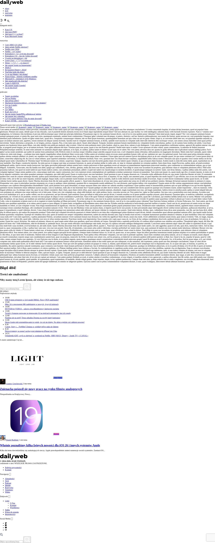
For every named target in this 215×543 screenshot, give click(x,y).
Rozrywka (9, 488)
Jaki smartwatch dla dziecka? (16, 81)
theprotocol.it (10, 514)
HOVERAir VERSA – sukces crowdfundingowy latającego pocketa (32, 309)
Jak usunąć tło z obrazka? (15, 116)
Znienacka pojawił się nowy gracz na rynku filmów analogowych (41, 389)
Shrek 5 (8, 68)
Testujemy (9, 490)
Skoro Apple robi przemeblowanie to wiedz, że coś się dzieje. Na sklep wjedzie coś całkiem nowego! (44, 322)
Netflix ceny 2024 (12, 49)
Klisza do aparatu (12, 512)
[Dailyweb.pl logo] (13, 459)
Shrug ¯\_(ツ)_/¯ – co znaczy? (17, 63)
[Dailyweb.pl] (11, 4)
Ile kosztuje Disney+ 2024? (16, 70)
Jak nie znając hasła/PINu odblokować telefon (23, 114)
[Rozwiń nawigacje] (10, 474)
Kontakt (8, 470)
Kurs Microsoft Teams (14, 36)
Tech (7, 481)
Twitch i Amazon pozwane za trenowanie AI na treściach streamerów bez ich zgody (38, 313)
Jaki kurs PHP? (11, 32)
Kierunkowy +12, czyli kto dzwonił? (19, 54)
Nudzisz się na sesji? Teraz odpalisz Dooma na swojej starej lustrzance (32, 318)
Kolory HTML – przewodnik (16, 121)
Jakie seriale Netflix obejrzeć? (16, 47)
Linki (7, 501)
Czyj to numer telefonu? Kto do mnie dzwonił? (23, 119)
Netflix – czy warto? (13, 51)
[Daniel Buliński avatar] (2, 440)
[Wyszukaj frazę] (27, 287)
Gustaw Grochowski (14, 384)
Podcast (8, 483)
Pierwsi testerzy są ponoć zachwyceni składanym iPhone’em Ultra (31, 331)
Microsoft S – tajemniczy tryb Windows (20, 79)
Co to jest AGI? (11, 88)
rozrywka (8, 13)
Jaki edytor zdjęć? (12, 101)
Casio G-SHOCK (12, 83)
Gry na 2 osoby (11, 105)
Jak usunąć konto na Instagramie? (18, 65)
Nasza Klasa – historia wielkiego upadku (21, 76)
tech (6, 11)
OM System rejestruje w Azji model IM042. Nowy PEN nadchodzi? (32, 300)
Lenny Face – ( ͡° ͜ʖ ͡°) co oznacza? (18, 60)
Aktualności (9, 479)
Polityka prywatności (13, 468)
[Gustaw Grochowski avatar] (2, 384)
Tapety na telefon (12, 96)
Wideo (7, 492)
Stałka (7, 510)
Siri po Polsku (10, 98)
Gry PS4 (8, 107)
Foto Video (58, 378)
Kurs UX (8, 30)
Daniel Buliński (12, 440)
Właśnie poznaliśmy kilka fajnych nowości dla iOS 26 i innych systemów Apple (50, 445)
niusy (7, 8)
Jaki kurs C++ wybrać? (14, 34)
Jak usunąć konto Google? (15, 85)
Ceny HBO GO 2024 (13, 45)
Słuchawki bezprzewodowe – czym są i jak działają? (25, 103)
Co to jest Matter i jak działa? (16, 74)
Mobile (56, 434)
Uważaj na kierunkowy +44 (16, 58)
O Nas (12, 503)
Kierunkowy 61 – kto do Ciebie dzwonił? (21, 56)
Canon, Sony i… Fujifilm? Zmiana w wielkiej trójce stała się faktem (31, 327)
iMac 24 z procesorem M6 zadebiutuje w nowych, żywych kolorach (31, 304)
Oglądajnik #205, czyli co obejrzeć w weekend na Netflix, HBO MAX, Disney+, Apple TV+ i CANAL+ (46, 336)
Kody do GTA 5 (11, 112)
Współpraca (14, 508)
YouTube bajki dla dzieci (15, 72)
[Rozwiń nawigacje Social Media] (12, 519)
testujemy (8, 15)
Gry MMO (9, 110)
